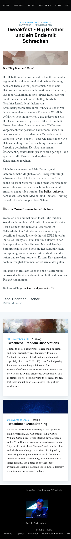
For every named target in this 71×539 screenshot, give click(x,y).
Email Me (57, 490)
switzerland (31, 288)
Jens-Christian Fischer (38, 490)
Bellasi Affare (52, 191)
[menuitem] (6, 5)
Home (6, 5)
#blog (46, 22)
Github (59, 533)
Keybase (20, 533)
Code (58, 5)
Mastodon (47, 533)
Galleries (45, 5)
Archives (7, 533)
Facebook (33, 533)
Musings (18, 5)
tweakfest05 (46, 288)
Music (31, 5)
